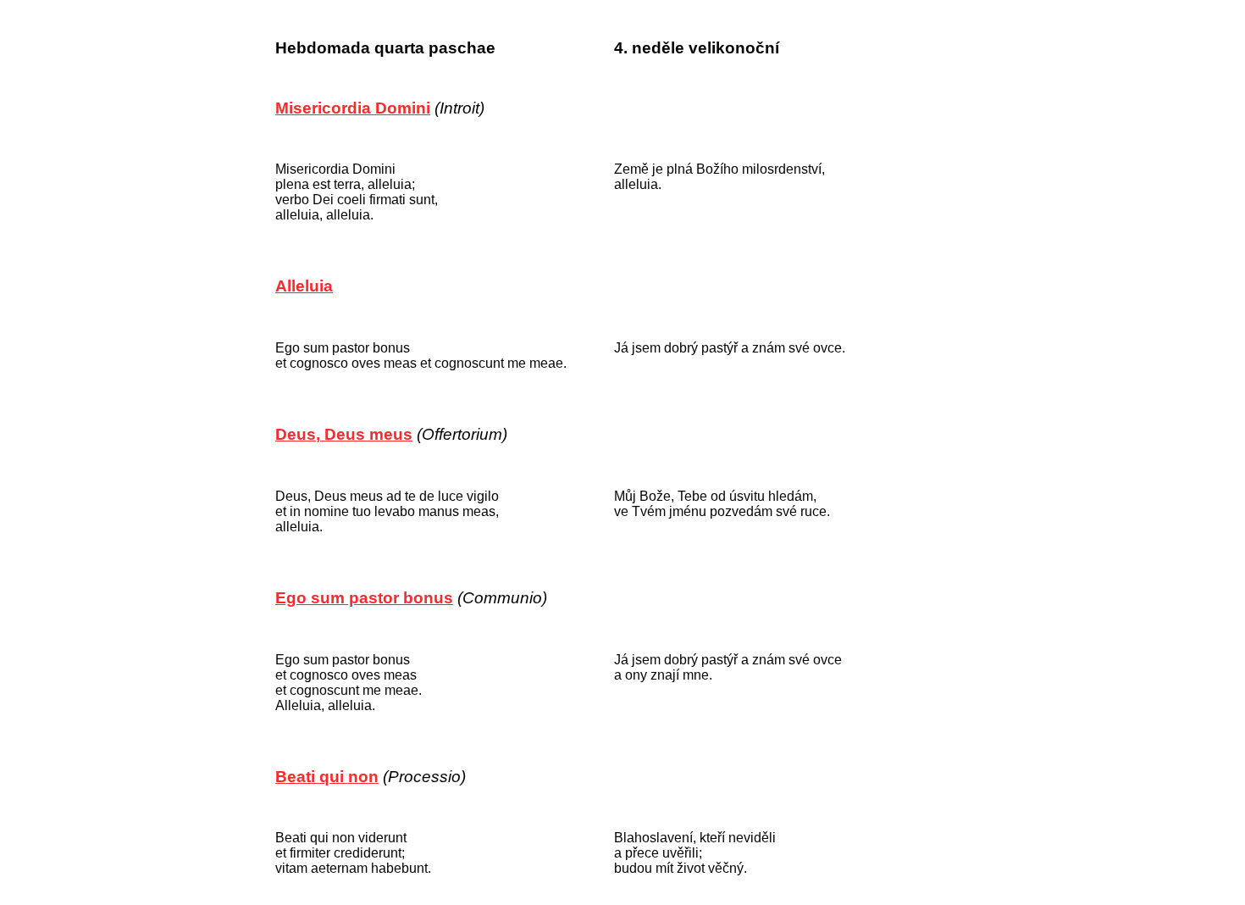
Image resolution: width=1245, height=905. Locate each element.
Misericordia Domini (352, 108)
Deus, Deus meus (343, 434)
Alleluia (304, 286)
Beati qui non (327, 777)
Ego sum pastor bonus (364, 598)
